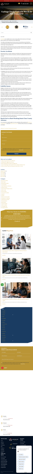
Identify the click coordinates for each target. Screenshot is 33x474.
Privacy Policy (23, 363)
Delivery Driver (4, 187)
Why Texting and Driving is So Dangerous (9, 163)
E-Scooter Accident (5, 192)
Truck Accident (14, 21)
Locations (2, 443)
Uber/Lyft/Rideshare (4, 464)
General (2, 194)
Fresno (3, 316)
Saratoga (3, 333)
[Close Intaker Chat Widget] (30, 447)
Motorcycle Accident (5, 196)
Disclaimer (2, 449)
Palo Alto (3, 327)
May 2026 (3, 175)
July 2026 (2, 172)
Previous (2, 27)
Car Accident (3, 184)
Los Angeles (4, 318)
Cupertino (3, 312)
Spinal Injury (3, 202)
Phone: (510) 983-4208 (6, 426)
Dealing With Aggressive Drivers (7, 162)
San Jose (3, 329)
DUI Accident (4, 191)
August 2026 (3, 171)
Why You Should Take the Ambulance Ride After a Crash (12, 166)
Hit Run (2, 195)
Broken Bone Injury (5, 183)
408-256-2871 (25, 3)
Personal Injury (4, 200)
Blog (10, 21)
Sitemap (2, 452)
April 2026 (3, 176)
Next (31, 27)
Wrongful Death (4, 207)
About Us (2, 442)
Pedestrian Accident (5, 199)
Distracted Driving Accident (6, 188)
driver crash (3, 190)
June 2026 (3, 173)
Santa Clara (4, 331)
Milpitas (3, 322)
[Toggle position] (28, 447)
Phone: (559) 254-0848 (6, 434)
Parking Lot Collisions (5, 198)
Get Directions (10, 418)
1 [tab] (1, 217)
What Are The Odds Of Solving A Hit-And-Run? (9, 128)
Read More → (4, 255)
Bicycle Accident (4, 180)
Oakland (3, 325)
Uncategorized (4, 206)
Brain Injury (3, 181)
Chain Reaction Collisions (6, 185)
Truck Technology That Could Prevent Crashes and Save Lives (13, 164)
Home (2, 440)
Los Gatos (3, 320)
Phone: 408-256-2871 (6, 419)
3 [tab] (1, 220)
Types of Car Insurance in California (8, 160)
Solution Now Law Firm (5, 21)
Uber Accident (4, 204)
